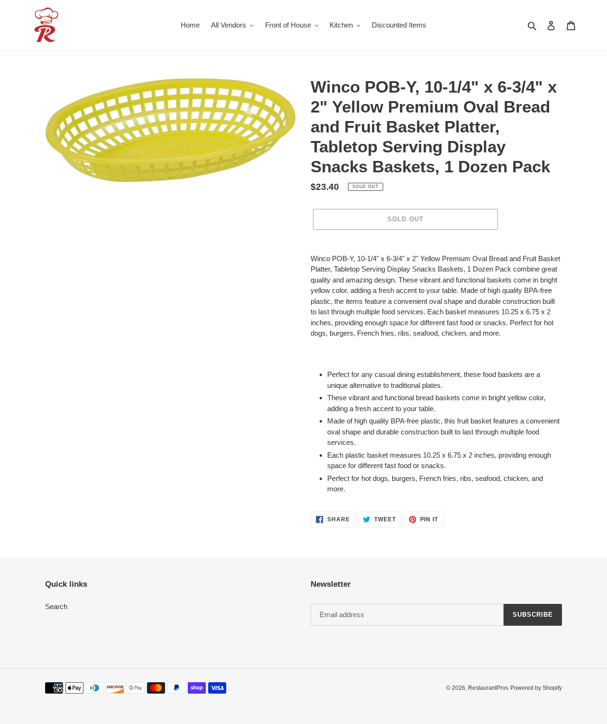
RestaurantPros (488, 688)
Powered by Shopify (536, 688)
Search (56, 606)
